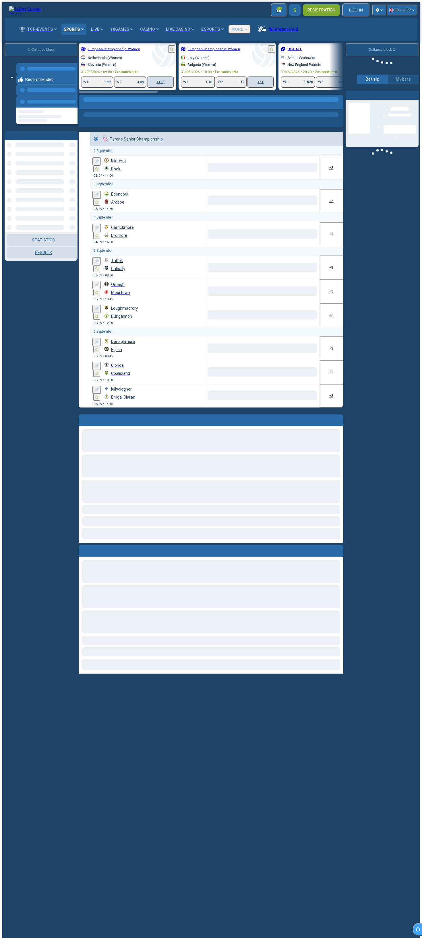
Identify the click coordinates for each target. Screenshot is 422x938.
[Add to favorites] (171, 49)
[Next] (96, 549)
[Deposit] (295, 10)
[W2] (307, 167)
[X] (286, 167)
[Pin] (96, 161)
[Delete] (337, 549)
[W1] (264, 167)
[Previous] (71, 98)
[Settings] (379, 10)
